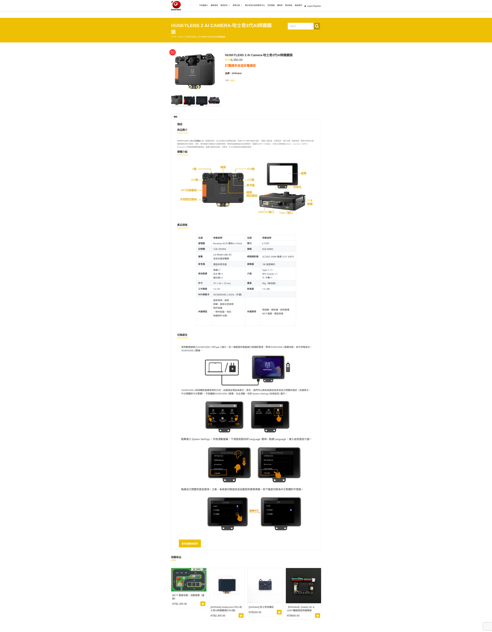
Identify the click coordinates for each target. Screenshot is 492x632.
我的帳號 (288, 5)
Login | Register (314, 6)
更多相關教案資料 (190, 544)
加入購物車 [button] (188, 603)
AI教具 (180, 37)
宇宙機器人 (203, 5)
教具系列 (224, 5)
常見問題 (271, 5)
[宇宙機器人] (176, 6)
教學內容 (236, 5)
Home (173, 37)
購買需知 (214, 5)
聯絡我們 (298, 5)
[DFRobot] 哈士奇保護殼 (265, 601)
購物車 (280, 5)
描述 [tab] (175, 117)
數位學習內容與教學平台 (255, 5)
